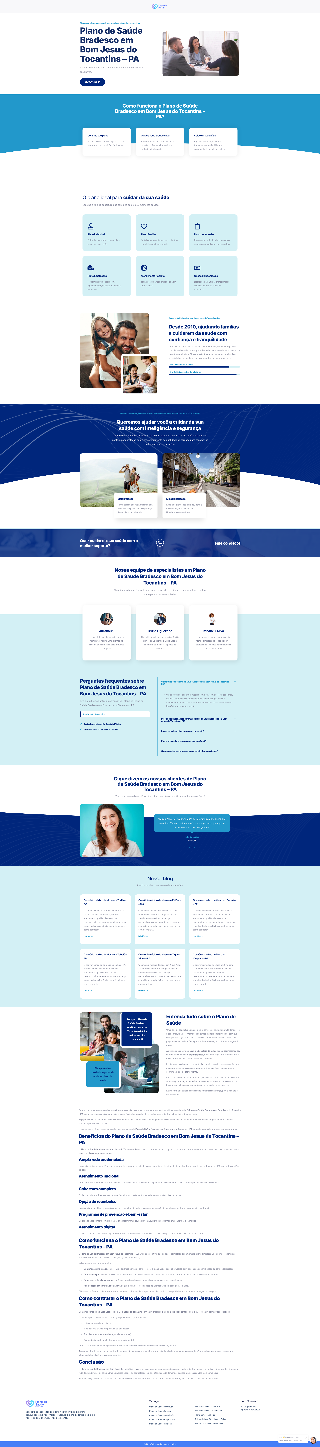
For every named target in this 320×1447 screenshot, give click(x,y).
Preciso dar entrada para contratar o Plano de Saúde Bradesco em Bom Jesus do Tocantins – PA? (194, 720)
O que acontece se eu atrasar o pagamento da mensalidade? (189, 751)
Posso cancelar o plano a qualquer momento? (182, 731)
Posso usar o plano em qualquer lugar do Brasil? (183, 741)
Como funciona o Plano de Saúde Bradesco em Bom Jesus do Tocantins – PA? (195, 682)
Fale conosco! (227, 543)
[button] (199, 683)
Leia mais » (89, 936)
